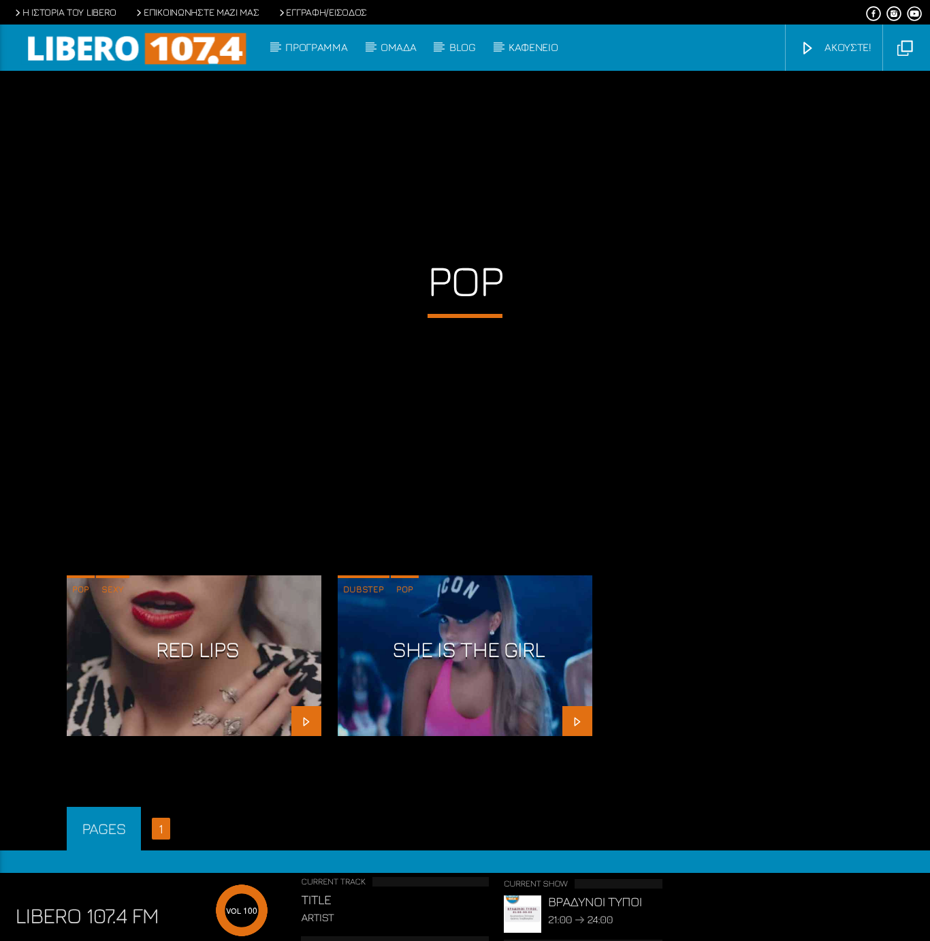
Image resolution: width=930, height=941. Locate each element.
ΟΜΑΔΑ (398, 47)
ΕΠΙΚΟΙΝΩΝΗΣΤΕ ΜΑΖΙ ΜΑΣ (201, 12)
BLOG (462, 47)
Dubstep (363, 589)
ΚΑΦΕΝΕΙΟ (533, 47)
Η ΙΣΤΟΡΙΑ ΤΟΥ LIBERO (69, 12)
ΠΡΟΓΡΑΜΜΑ (316, 47)
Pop (80, 589)
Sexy (112, 589)
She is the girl (468, 649)
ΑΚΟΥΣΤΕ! (846, 47)
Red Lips (197, 649)
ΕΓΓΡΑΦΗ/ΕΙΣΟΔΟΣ (326, 12)
